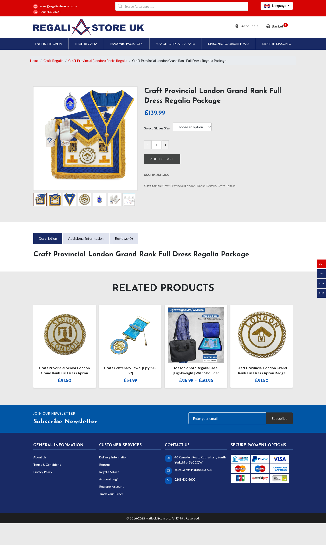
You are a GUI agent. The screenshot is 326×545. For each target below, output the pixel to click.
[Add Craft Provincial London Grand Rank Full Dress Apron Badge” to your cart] (256, 332)
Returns (104, 464)
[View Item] (191, 332)
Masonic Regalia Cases (175, 44)
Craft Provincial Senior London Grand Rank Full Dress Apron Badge (64, 371)
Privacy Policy (42, 472)
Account (248, 26)
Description (48, 238)
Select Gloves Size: (157, 128)
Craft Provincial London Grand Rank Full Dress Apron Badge (261, 370)
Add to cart (162, 159)
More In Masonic (276, 44)
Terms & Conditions (47, 464)
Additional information (86, 238)
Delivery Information (113, 457)
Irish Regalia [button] (86, 44)
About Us (40, 457)
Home (34, 61)
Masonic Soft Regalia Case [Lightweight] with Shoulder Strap (196, 371)
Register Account (111, 486)
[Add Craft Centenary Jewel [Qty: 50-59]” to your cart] (125, 332)
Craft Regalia (53, 61)
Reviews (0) (124, 238)
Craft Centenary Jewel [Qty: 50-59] (130, 370)
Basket (279, 26)
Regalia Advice (109, 472)
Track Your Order (111, 494)
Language (279, 6)
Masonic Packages (126, 44)
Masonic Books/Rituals (228, 44)
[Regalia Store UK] (88, 27)
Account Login (109, 479)
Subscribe (279, 418)
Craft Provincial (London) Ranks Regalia (97, 61)
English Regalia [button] (48, 44)
